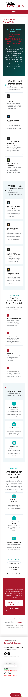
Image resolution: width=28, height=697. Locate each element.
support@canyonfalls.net (10, 666)
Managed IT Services (14, 563)
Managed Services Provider (14, 573)
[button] (14, 12)
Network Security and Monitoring (14, 568)
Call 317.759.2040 (14, 608)
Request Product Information (14, 603)
